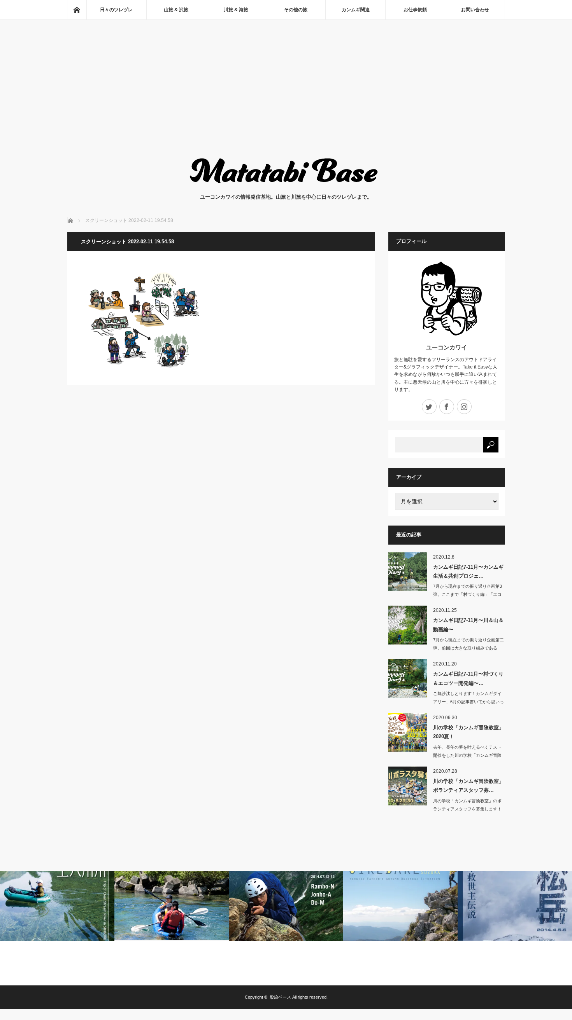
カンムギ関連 (356, 9)
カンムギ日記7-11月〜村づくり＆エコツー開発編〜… (468, 678)
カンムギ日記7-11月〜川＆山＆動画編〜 (468, 624)
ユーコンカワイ (446, 347)
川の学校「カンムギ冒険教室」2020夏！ (468, 732)
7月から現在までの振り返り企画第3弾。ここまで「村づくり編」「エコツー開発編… (467, 594)
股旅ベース (280, 997)
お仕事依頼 (415, 9)
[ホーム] (76, 9)
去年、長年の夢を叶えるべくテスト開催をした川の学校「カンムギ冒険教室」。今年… (467, 755)
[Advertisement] (286, 95)
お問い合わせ (475, 9)
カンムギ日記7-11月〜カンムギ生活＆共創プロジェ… (468, 571)
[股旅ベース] (286, 185)
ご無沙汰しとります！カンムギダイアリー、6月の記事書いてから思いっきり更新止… (468, 701)
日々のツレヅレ (116, 9)
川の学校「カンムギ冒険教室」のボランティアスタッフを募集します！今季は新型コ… (467, 808)
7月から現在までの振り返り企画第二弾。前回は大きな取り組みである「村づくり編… (468, 648)
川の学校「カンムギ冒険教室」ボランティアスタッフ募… (468, 785)
